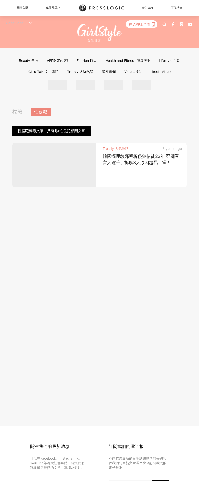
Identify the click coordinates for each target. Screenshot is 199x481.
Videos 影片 (133, 72)
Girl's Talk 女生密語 (43, 72)
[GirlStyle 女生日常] (99, 33)
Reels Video (161, 72)
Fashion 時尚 (87, 60)
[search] (164, 24)
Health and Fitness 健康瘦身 (128, 60)
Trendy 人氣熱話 (80, 72)
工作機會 (176, 7)
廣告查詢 (147, 7)
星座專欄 (109, 72)
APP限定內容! (57, 60)
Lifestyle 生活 (169, 60)
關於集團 (22, 7)
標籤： (20, 111)
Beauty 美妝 (28, 60)
